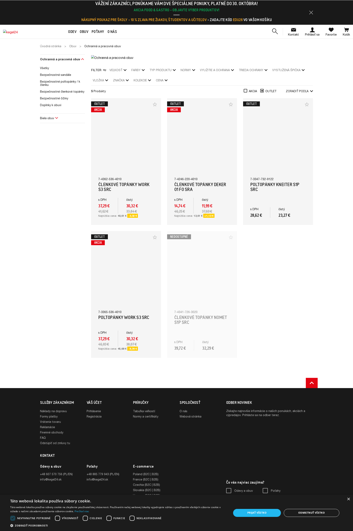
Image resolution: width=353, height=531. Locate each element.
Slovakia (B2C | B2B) (146, 490)
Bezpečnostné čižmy (54, 98)
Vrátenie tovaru (50, 421)
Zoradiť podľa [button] (297, 91)
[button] (311, 12)
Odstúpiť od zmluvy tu (55, 443)
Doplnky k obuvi (50, 105)
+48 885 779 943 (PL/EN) (103, 474)
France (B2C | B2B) (145, 479)
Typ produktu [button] (161, 70)
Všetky (44, 68)
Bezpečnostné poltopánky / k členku (60, 83)
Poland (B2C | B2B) (146, 474)
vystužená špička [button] (286, 70)
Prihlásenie (94, 411)
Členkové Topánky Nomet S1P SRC (200, 319)
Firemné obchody (51, 432)
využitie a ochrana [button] (215, 70)
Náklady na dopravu (53, 411)
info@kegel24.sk (50, 479)
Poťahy (275, 490)
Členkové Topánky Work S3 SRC (123, 187)
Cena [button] (159, 80)
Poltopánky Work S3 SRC (123, 317)
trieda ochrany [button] (251, 70)
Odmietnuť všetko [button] (311, 512)
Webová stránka (190, 416)
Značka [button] (119, 80)
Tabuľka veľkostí (144, 411)
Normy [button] (186, 70)
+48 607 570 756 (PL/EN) (56, 474)
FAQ (43, 437)
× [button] (348, 499)
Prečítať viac (82, 511)
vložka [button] (98, 80)
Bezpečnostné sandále (55, 74)
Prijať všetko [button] (257, 512)
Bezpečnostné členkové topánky (62, 91)
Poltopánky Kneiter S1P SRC (274, 187)
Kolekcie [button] (140, 80)
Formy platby (49, 416)
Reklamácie (47, 427)
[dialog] (176, 513)
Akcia (253, 91)
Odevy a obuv (243, 490)
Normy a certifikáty (145, 416)
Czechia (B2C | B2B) (146, 484)
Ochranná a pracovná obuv (60, 59)
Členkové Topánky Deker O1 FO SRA (200, 187)
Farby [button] (136, 70)
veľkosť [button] (115, 70)
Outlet (270, 91)
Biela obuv (47, 118)
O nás (183, 411)
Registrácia (94, 416)
